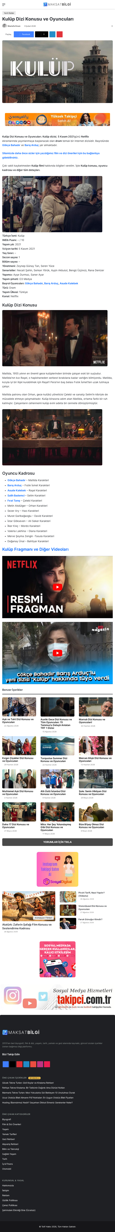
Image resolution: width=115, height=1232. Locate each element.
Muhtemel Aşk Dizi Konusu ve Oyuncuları (17, 793)
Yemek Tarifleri (9, 1134)
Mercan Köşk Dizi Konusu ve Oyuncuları (95, 759)
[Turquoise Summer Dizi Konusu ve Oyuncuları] (57, 745)
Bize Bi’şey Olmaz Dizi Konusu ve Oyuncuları (91, 826)
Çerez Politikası (9, 1205)
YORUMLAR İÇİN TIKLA (57, 842)
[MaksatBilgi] (57, 4)
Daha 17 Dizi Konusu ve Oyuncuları (15, 826)
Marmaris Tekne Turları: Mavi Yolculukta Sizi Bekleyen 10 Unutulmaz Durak (38, 1092)
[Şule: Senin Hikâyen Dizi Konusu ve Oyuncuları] (96, 778)
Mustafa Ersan (14, 26)
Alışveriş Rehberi (10, 1144)
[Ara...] (111, 5)
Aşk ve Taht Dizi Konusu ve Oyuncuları (18, 721)
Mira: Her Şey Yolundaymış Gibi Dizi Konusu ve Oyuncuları (56, 827)
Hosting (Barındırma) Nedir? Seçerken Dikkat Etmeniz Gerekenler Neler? (37, 1102)
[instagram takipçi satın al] (57, 997)
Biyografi (6, 1119)
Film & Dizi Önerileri (11, 1124)
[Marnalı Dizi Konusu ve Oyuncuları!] (96, 707)
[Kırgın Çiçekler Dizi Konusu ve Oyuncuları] (19, 745)
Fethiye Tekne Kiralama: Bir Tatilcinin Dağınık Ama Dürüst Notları (33, 1087)
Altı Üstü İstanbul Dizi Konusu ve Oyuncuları (53, 793)
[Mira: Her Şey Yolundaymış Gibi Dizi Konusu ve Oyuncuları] (57, 811)
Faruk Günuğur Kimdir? (90, 919)
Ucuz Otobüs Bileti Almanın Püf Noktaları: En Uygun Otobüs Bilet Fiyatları (37, 1097)
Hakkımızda (8, 1185)
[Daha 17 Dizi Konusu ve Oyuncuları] (19, 811)
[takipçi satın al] (57, 119)
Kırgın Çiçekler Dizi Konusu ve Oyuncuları (17, 759)
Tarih (4, 1159)
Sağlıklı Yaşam (9, 1154)
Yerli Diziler (9, 13)
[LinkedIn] (52, 34)
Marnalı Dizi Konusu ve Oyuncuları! (92, 721)
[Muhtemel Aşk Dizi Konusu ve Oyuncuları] (19, 778)
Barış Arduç (14, 485)
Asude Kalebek (69, 283)
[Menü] (3, 5)
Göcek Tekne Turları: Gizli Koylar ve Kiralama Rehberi (28, 1082)
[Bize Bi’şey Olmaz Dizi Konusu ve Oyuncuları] (96, 811)
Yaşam (5, 1129)
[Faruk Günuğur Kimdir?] (68, 923)
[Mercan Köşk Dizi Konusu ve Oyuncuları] (96, 745)
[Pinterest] (60, 34)
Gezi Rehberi (8, 1139)
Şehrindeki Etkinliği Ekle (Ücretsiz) (18, 1210)
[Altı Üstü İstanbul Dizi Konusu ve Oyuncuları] (57, 778)
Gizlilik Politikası (10, 1200)
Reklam (5, 1195)
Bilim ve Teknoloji (10, 1149)
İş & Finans (7, 1164)
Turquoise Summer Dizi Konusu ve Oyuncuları (54, 760)
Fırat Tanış (13, 500)
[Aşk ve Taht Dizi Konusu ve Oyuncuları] (19, 706)
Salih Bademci (16, 495)
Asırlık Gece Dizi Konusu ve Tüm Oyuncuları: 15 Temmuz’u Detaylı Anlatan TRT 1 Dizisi (56, 723)
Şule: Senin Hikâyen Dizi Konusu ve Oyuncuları (92, 793)
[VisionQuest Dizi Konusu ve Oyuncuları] (68, 910)
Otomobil (6, 1169)
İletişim (5, 1190)
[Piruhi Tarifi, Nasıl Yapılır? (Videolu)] (68, 896)
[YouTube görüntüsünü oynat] (57, 587)
